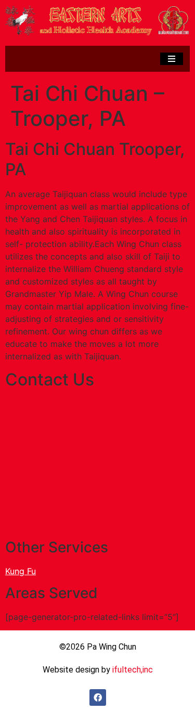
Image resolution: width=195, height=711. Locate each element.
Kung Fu (20, 571)
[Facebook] (97, 697)
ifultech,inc (132, 670)
